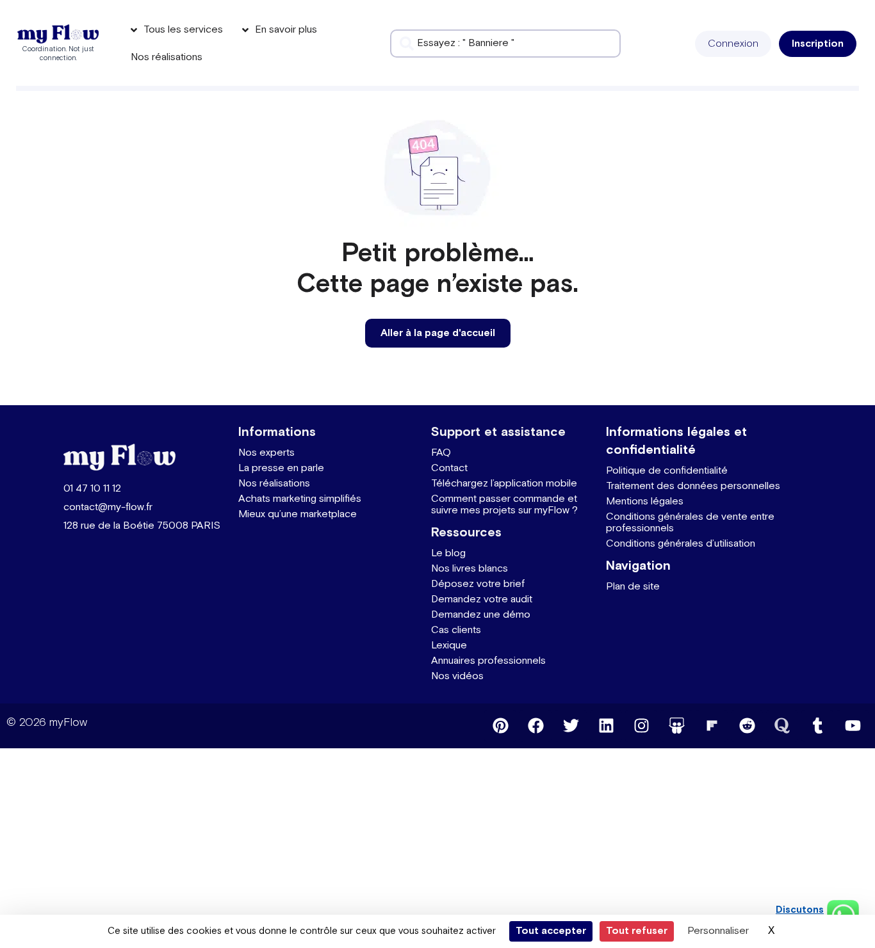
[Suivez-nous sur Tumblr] (817, 726)
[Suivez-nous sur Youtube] (853, 726)
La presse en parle (281, 468)
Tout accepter (551, 931)
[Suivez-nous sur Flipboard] (712, 726)
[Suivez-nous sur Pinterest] (500, 726)
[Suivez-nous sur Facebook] (535, 726)
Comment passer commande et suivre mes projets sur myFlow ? (504, 504)
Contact (449, 468)
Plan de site (633, 586)
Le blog (448, 553)
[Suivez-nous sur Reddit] (747, 726)
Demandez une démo (480, 615)
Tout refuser (636, 931)
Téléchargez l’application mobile (504, 483)
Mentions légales (644, 501)
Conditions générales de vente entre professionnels (690, 522)
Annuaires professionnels (488, 661)
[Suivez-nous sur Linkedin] (606, 726)
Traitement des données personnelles (693, 486)
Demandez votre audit (481, 599)
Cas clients (456, 630)
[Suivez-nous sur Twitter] (571, 726)
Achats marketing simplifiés (299, 499)
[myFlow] (58, 34)
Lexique (449, 645)
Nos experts (266, 453)
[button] (733, 44)
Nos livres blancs (469, 568)
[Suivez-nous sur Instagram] (641, 726)
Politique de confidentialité (667, 471)
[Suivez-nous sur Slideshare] (676, 726)
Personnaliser (718, 931)
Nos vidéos (457, 676)
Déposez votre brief (478, 584)
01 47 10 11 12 (92, 488)
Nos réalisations (274, 483)
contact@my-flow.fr (107, 507)
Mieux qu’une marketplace (297, 514)
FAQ (441, 453)
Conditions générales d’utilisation (680, 543)
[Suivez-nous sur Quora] (782, 726)
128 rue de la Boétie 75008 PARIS (141, 526)
